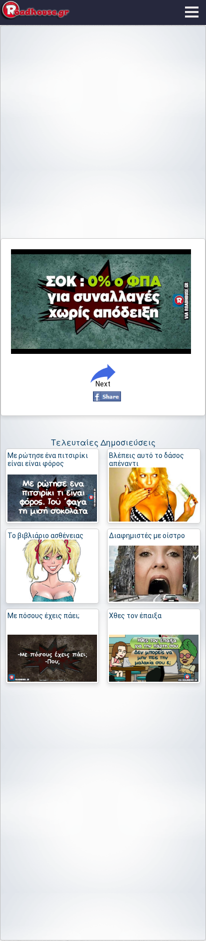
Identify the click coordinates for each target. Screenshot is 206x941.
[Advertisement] (103, 134)
